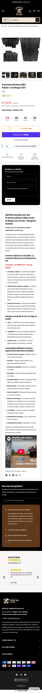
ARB (3, 92)
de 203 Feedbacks (13, 563)
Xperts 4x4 (22, 686)
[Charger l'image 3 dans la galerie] (23, 75)
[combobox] (26, 19)
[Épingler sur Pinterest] (13, 475)
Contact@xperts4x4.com (13, 618)
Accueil (5, 26)
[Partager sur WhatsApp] (16, 475)
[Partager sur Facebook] (6, 475)
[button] (3, 11)
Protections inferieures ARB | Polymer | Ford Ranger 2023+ (23, 26)
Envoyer (9, 199)
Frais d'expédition (14, 105)
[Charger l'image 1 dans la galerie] (6, 75)
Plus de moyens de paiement (21, 139)
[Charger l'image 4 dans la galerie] (32, 75)
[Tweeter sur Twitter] (10, 475)
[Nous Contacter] (34, 11)
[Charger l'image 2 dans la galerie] (14, 75)
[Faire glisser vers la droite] (39, 49)
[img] (22, 560)
